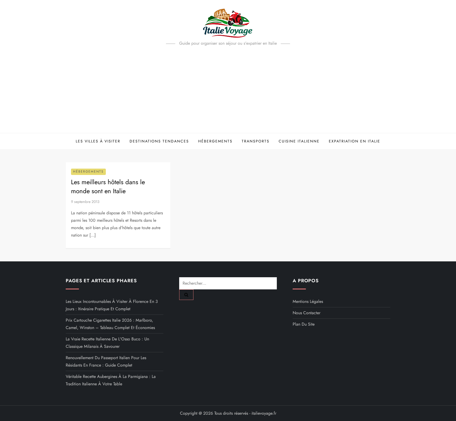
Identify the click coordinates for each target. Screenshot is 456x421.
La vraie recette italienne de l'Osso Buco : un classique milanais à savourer (107, 342)
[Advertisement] (228, 93)
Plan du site (304, 324)
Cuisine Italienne (299, 141)
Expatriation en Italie (354, 141)
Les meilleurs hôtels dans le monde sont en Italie (108, 186)
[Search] (186, 294)
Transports (255, 141)
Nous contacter (306, 313)
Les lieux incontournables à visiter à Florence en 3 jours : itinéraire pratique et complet (112, 305)
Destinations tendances (159, 141)
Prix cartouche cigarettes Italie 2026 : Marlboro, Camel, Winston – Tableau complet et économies (110, 324)
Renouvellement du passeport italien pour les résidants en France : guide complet (106, 361)
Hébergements (215, 141)
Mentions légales (308, 301)
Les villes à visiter (98, 141)
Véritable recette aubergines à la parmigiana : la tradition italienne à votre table (111, 380)
